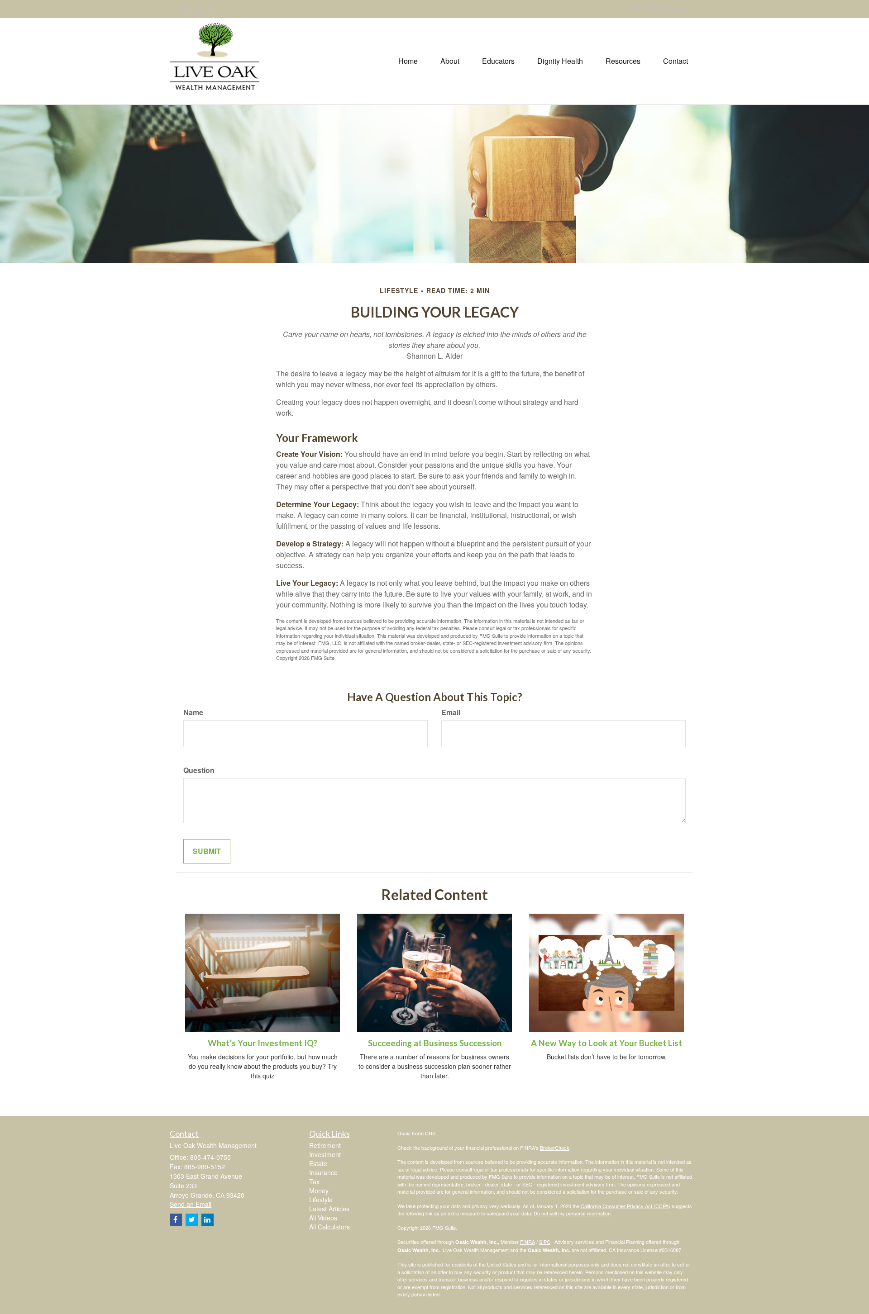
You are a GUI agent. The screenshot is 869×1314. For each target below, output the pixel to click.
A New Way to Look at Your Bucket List (606, 1043)
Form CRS (423, 1133)
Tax (314, 1181)
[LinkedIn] (198, 9)
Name (193, 712)
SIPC (544, 1241)
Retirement (325, 1145)
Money (319, 1190)
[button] (450, 61)
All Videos (323, 1217)
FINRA (527, 1241)
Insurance (323, 1172)
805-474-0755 (665, 8)
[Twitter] (186, 9)
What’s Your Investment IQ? (262, 1043)
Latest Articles (329, 1208)
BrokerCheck (554, 1147)
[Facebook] (209, 9)
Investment (325, 1154)
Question (199, 770)
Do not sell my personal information (572, 1213)
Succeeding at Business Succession (434, 1043)
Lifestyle (321, 1199)
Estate (318, 1163)
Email (450, 712)
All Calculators (329, 1226)
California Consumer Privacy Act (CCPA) (625, 1206)
